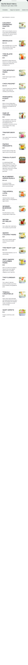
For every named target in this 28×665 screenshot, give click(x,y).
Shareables (5, 10)
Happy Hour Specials (15, 10)
